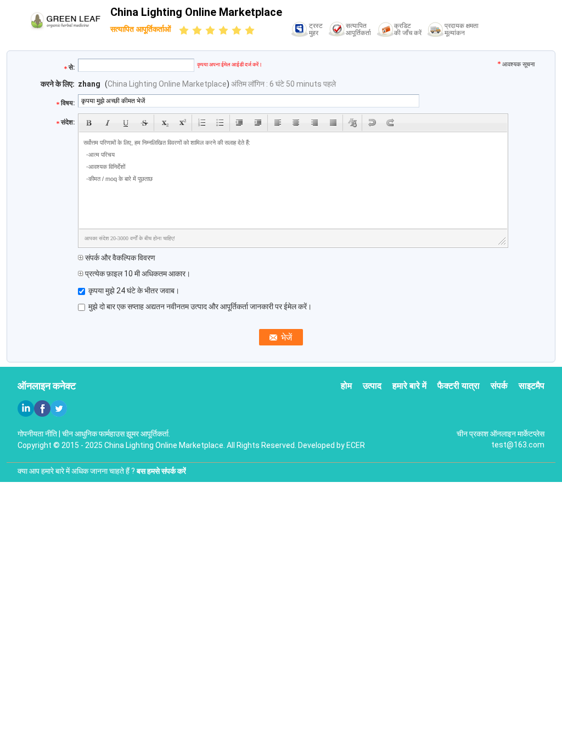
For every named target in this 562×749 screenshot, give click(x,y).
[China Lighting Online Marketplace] (65, 19)
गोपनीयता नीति (37, 433)
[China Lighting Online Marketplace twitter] (58, 408)
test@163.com (517, 444)
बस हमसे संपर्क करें (161, 471)
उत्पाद (372, 386)
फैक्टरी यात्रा (458, 386)
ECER (355, 445)
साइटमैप (531, 386)
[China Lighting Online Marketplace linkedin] (26, 408)
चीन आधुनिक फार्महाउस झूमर (100, 433)
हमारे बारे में (409, 386)
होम (346, 386)
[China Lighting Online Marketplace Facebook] (42, 408)
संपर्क (499, 386)
